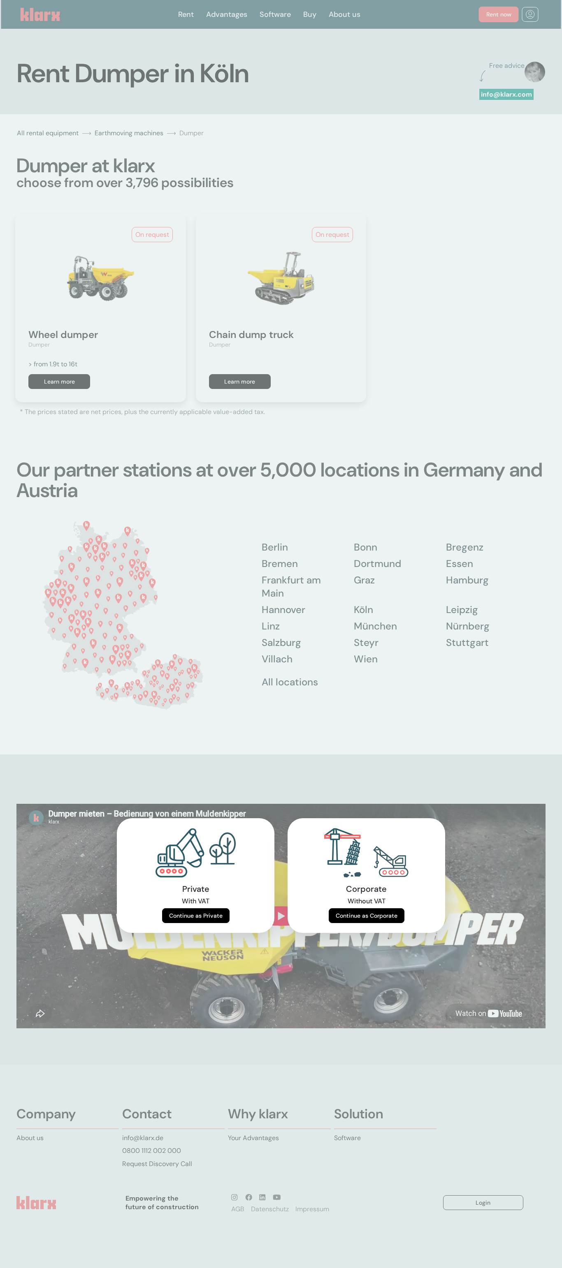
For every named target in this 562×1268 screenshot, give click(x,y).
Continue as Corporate (366, 915)
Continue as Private (196, 915)
